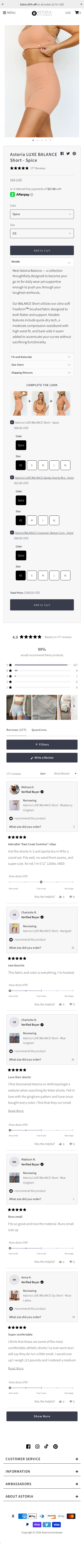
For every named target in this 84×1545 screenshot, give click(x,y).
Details (15, 261)
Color (13, 205)
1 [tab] (33, 140)
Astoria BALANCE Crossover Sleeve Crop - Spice (44, 533)
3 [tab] (42, 140)
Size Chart (17, 364)
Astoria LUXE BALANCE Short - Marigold (47, 931)
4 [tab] (46, 140)
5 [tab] (50, 140)
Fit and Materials (21, 357)
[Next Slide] (74, 707)
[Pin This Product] (74, 153)
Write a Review (49, 759)
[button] (27, 168)
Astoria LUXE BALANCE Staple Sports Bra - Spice (44, 478)
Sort (43, 773)
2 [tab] (38, 140)
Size (12, 225)
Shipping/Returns (22, 372)
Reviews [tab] (16, 732)
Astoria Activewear (52, 1532)
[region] (42, 707)
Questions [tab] (39, 732)
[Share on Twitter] (68, 153)
